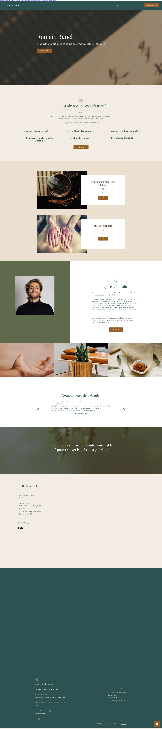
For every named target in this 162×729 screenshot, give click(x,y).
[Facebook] (19, 528)
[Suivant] (124, 410)
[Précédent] (38, 410)
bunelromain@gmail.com (48, 711)
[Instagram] (22, 528)
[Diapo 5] (82, 416)
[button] (103, 198)
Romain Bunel (13, 5)
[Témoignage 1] (76, 416)
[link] (103, 183)
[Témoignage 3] (79, 416)
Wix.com (123, 724)
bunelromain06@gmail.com (27, 524)
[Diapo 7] (85, 416)
